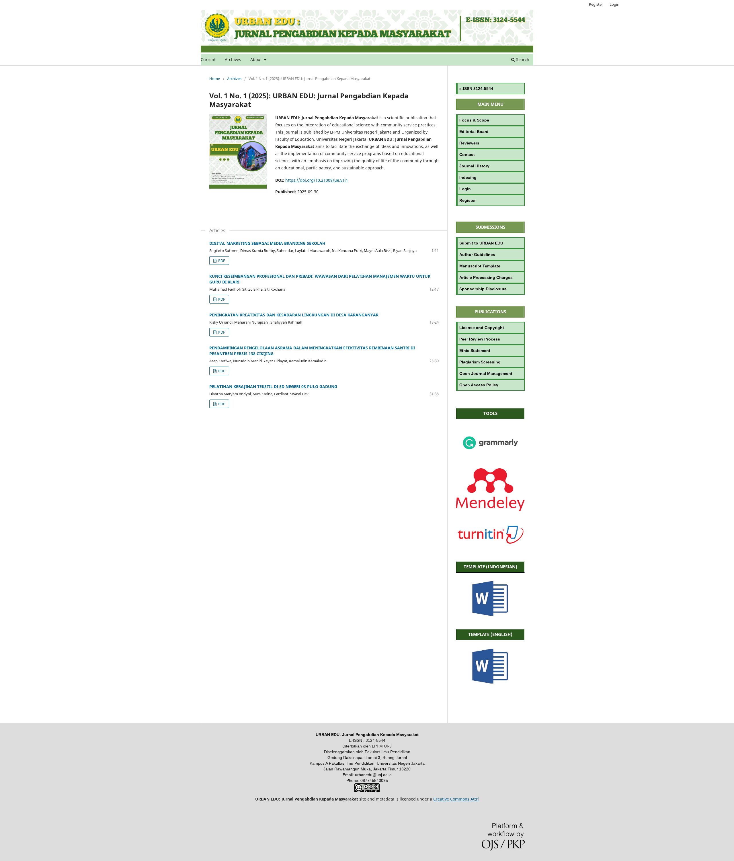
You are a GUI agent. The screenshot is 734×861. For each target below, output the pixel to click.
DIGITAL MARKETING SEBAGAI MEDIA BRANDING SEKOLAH (267, 243)
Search (522, 59)
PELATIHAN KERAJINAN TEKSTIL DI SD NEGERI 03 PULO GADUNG (273, 386)
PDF (221, 260)
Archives (233, 59)
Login (614, 4)
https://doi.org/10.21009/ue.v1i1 (316, 180)
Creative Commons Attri (456, 799)
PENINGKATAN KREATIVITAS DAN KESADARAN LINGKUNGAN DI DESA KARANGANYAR (293, 315)
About (256, 59)
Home (214, 78)
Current (208, 59)
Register (596, 4)
